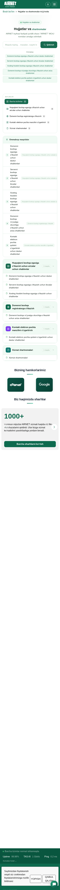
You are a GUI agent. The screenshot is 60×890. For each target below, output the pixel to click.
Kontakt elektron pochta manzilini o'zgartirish (29, 122)
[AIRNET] (10, 4)
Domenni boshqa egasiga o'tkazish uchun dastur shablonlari (30, 56)
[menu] (54, 4)
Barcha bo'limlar (17, 101)
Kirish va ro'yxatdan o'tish (48, 4)
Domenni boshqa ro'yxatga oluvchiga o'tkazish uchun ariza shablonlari (30, 72)
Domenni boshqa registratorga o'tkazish (27, 116)
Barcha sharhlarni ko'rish (30, 444)
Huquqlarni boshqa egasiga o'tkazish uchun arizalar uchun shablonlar (31, 108)
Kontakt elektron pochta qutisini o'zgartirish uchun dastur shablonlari (30, 79)
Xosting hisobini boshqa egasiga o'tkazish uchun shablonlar (30, 66)
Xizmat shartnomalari (20, 128)
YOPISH (35, 878)
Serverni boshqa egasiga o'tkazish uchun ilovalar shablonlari (30, 61)
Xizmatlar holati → (10, 861)
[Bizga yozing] (54, 884)
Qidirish (50, 45)
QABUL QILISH (49, 879)
